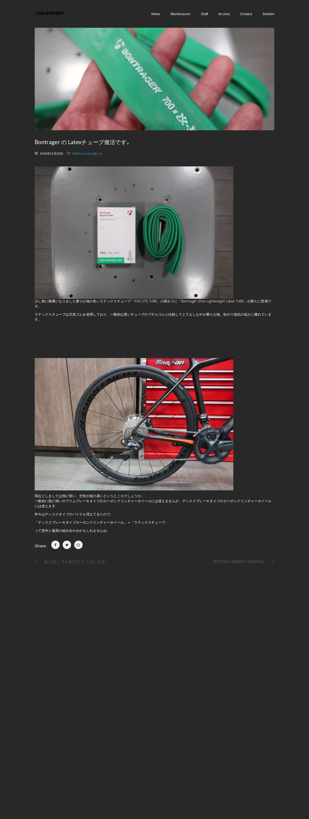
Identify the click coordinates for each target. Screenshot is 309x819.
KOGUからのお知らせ (88, 153)
